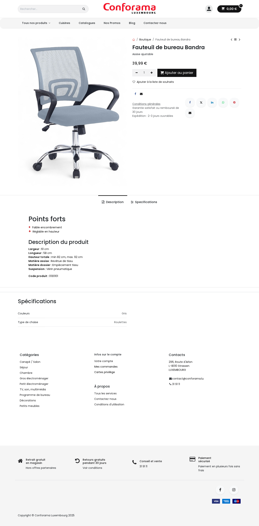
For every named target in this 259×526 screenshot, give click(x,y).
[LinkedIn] (212, 102)
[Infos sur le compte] (209, 9)
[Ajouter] (151, 73)
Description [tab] (114, 202)
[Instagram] (235, 489)
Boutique (145, 39)
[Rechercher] (83, 9)
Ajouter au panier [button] (179, 72)
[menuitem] (36, 23)
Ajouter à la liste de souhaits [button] (155, 82)
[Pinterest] (234, 102)
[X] (201, 102)
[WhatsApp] (223, 102)
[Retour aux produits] (235, 39)
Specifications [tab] (145, 202)
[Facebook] (190, 102)
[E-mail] (190, 112)
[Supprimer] (136, 73)
